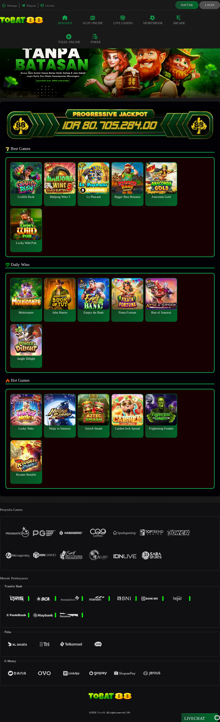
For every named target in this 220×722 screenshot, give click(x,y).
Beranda (65, 23)
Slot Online (93, 23)
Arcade (179, 23)
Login (210, 5)
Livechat (49, 5)
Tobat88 (101, 712)
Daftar (187, 5)
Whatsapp (11, 5)
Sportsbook (153, 23)
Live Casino (123, 23)
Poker (96, 42)
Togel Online (69, 42)
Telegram (31, 5)
